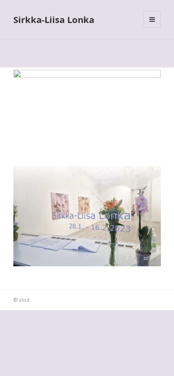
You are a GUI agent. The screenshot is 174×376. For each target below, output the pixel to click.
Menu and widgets (152, 27)
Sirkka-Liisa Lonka (53, 19)
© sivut (21, 300)
